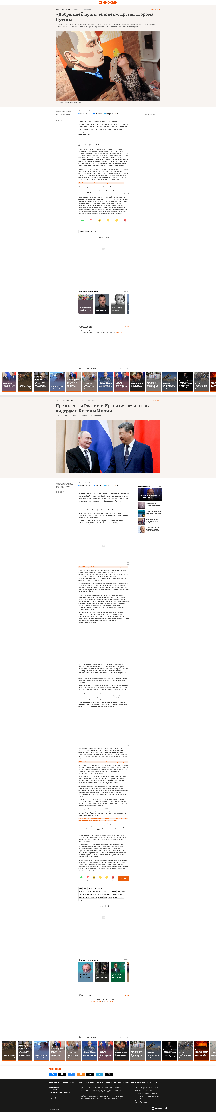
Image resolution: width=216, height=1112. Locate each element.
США (71, 401)
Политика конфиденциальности (106, 1082)
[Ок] (116, 113)
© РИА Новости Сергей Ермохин (64, 102)
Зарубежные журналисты (68, 1082)
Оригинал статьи (155, 9)
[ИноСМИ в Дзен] (62, 1074)
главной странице (120, 332)
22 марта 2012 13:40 (77, 9)
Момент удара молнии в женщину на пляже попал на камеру (153, 505)
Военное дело (87, 1069)
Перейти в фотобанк (77, 102)
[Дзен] (88, 113)
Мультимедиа (104, 1069)
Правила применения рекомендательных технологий (133, 1082)
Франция (67, 9)
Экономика (73, 1069)
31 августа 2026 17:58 (81, 400)
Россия (87, 231)
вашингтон (81, 897)
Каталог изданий (54, 1082)
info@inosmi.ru (53, 1094)
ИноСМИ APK (153, 1082)
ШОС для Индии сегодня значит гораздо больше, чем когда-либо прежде (103, 762)
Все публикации (122, 1069)
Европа (110, 897)
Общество (96, 1069)
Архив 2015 (93, 231)
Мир (118, 891)
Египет (91, 900)
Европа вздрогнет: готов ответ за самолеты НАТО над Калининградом (153, 513)
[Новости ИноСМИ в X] (109, 1074)
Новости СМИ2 (104, 237)
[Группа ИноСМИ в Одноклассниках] (81, 1074)
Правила (126, 327)
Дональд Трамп (112, 891)
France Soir (59, 9)
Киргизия (89, 894)
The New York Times (62, 401)
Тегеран (115, 897)
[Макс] (81, 113)
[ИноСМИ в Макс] (53, 1074)
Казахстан (121, 897)
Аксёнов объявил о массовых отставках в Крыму (152, 521)
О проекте (80, 1082)
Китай (80, 888)
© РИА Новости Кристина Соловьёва (65, 474)
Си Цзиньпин (101, 888)
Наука (80, 1069)
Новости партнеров (150, 486)
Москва (120, 894)
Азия (105, 897)
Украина (115, 894)
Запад (99, 894)
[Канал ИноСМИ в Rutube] (90, 1074)
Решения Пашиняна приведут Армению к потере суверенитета (150, 497)
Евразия (96, 900)
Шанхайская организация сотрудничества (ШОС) (91, 891)
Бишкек (87, 897)
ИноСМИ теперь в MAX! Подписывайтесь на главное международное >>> (103, 567)
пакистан (100, 897)
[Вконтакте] (98, 113)
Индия (84, 894)
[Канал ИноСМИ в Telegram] (99, 1074)
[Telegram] (108, 113)
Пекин (94, 894)
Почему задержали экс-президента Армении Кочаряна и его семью (153, 529)
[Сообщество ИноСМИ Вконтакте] (71, 1074)
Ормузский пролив (83, 900)
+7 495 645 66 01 (53, 1099)
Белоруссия (94, 897)
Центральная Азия (106, 894)
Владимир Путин (93, 888)
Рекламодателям (90, 1082)
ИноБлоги (113, 1069)
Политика (81, 231)
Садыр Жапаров (104, 900)
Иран (105, 891)
